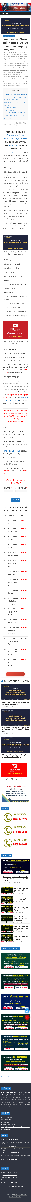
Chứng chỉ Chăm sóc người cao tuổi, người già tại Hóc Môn (20, 928)
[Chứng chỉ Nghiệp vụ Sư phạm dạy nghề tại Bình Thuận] (15, 738)
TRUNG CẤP (13, 145)
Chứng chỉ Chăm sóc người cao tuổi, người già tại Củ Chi (20, 937)
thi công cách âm (6, 1077)
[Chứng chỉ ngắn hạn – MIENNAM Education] (15, 4)
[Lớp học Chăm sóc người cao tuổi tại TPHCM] (7, 897)
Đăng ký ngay (14, 674)
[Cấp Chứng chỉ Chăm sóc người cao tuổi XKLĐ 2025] (7, 887)
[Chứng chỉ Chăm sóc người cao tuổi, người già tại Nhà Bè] (7, 916)
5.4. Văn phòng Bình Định (11, 451)
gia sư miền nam (6, 1119)
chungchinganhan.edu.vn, (9, 1127)
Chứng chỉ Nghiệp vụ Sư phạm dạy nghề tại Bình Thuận (15, 756)
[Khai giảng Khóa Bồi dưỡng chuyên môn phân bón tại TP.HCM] (15, 859)
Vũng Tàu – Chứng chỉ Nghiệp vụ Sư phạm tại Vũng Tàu (15, 703)
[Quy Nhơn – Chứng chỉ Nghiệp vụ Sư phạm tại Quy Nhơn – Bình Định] (15, 710)
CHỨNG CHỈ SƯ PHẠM (9, 36)
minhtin (15, 52)
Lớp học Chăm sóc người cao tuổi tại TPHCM (20, 899)
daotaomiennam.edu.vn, (8, 1124)
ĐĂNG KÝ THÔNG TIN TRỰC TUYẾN (14, 113)
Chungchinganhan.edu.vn (8, 1092)
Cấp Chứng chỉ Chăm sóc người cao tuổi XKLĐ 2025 (20, 890)
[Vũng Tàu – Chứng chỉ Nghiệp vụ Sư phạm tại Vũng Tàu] (15, 685)
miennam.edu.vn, (6, 1122)
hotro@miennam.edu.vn (10, 1175)
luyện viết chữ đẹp (6, 1117)
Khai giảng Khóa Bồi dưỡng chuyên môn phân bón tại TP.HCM (15, 879)
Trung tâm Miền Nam (11, 153)
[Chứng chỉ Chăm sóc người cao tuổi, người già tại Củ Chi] (7, 935)
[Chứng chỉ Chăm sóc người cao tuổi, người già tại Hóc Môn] (7, 925)
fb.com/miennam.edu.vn (9, 1177)
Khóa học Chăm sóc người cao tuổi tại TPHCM (20, 908)
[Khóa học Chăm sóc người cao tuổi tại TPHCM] (7, 906)
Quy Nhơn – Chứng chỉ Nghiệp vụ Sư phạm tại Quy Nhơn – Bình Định (15, 729)
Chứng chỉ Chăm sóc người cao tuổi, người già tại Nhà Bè (20, 918)
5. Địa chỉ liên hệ (10, 107)
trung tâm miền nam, (23, 1127)
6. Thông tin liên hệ (10, 110)
